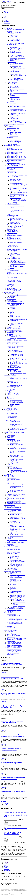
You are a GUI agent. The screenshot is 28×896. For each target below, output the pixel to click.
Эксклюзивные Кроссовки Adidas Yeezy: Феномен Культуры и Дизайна (11, 763)
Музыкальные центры (15, 589)
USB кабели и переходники (14, 281)
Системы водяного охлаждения (18, 373)
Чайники (12, 101)
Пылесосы (12, 114)
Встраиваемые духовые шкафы (14, 152)
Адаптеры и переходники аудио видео (16, 282)
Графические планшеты (16, 400)
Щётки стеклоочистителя (16, 618)
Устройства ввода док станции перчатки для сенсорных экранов (18, 523)
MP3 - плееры (13, 581)
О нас (5, 16)
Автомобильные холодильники (15, 623)
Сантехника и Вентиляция (13, 258)
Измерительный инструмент (14, 239)
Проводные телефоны (15, 470)
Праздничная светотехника (13, 550)
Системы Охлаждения (15, 367)
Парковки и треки (14, 222)
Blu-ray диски (13, 130)
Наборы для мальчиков (12, 231)
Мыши (11, 405)
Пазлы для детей (14, 567)
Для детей (6, 161)
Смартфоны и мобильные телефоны (16, 542)
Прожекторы (13, 103)
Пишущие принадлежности (14, 304)
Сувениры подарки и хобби (11, 546)
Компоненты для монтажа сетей (15, 484)
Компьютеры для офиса (16, 385)
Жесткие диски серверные (16, 355)
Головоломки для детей (16, 554)
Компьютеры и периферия (10, 375)
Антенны (9, 482)
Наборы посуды (14, 90)
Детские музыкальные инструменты (15, 227)
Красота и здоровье (11, 44)
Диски (8, 129)
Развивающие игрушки (15, 198)
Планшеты (9, 538)
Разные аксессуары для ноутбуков (18, 428)
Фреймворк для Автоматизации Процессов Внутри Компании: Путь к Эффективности (12, 735)
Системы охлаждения (12, 369)
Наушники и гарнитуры (16, 591)
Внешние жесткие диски (13, 128)
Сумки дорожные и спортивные (15, 639)
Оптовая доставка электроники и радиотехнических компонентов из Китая (12, 677)
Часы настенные (14, 118)
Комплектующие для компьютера (12, 330)
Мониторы (12, 389)
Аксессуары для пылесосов (16, 109)
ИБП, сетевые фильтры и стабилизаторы (17, 378)
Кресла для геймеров (15, 440)
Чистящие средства (11, 408)
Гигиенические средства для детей (18, 164)
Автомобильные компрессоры (14, 622)
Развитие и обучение (12, 233)
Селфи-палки (13, 521)
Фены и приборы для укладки (17, 56)
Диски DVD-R (13, 134)
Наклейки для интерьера (16, 564)
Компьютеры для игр (15, 383)
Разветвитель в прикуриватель (14, 628)
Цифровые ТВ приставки (16, 607)
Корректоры (13, 308)
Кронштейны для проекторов (17, 604)
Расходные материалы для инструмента (17, 249)
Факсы (11, 472)
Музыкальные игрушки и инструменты (17, 225)
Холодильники (10, 418)
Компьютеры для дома (15, 382)
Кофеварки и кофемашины (19, 72)
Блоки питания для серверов (17, 354)
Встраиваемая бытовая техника (12, 145)
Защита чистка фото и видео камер (15, 646)
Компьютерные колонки (13, 379)
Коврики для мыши (14, 404)
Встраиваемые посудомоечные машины (17, 157)
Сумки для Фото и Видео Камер (15, 651)
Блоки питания (10, 332)
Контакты (6, 21)
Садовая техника (11, 637)
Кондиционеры (13, 36)
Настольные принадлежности (14, 301)
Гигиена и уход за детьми (13, 163)
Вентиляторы (13, 33)
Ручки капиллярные (15, 316)
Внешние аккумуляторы (16, 513)
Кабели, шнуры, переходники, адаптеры (14, 278)
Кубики (11, 187)
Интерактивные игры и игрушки (18, 177)
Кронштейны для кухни (19, 80)
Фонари (9, 272)
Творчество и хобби (12, 553)
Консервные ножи (14, 86)
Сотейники (12, 95)
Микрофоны (13, 588)
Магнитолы (13, 587)
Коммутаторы (10, 483)
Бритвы (11, 45)
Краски (11, 309)
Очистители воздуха (15, 40)
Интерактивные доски (18, 600)
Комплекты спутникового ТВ (17, 596)
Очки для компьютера (15, 576)
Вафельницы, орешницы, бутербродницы (19, 77)
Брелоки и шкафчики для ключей (18, 295)
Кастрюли (12, 83)
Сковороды (12, 94)
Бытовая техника (8, 28)
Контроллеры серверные (16, 356)
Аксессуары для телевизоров (14, 572)
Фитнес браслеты (11, 545)
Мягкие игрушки (11, 229)
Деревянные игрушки (12, 165)
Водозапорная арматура (16, 260)
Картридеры (10, 137)
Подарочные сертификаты (13, 549)
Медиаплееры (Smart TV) (16, 598)
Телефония (9, 466)
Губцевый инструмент (15, 251)
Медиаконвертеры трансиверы (14, 492)
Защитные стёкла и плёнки (16, 517)
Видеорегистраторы (12, 624)
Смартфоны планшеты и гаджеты (12, 509)
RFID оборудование (12, 506)
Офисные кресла (14, 441)
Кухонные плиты (11, 412)
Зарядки (12, 515)
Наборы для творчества (16, 560)
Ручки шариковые (14, 320)
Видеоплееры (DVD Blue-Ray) (17, 595)
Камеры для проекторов (19, 602)
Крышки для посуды (15, 87)
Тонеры (11, 463)
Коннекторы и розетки (15, 488)
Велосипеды (10, 633)
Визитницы (13, 296)
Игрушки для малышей (12, 181)
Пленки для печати (14, 455)
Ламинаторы (10, 437)
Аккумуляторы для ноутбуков (17, 422)
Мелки (11, 315)
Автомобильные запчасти (13, 615)
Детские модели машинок (16, 219)
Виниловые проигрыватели (17, 583)
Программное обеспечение (13, 396)
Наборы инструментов (12, 246)
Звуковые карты (11, 339)
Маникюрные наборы (15, 49)
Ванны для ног (13, 47)
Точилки (12, 324)
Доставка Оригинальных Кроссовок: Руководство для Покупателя (11, 749)
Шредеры (9, 474)
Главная (6, 14)
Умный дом (9, 269)
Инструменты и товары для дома (12, 238)
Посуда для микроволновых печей (18, 93)
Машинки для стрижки (15, 52)
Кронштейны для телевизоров (17, 575)
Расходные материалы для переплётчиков (16, 460)
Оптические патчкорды (13, 495)
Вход (5, 11)
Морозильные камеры (12, 413)
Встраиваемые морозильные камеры (16, 156)
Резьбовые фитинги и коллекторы (18, 262)
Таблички (9, 327)
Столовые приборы (14, 97)
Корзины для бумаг (11, 300)
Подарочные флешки (12, 144)
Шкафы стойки (13, 491)
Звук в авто (9, 626)
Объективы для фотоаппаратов (14, 650)
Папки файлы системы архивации (15, 303)
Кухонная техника (11, 62)
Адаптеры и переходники (16, 527)
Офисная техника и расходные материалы (14, 432)
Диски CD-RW (13, 133)
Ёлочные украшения (12, 548)
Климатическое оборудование (14, 32)
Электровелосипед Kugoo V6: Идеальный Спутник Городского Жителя (12, 721)
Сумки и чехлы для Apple (16, 536)
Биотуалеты (10, 631)
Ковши (11, 85)
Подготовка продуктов (15, 66)
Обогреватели (13, 37)
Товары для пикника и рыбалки (15, 642)
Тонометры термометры (16, 55)
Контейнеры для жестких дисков (18, 338)
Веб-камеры (10, 377)
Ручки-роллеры (13, 321)
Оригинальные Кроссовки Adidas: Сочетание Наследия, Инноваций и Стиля (13, 778)
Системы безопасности (9, 505)
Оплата (5, 20)
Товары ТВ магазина (12, 569)
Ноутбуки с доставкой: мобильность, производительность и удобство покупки (11, 664)
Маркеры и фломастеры (16, 313)
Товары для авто (8, 612)
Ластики (12, 311)
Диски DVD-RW (14, 136)
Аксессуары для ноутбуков (13, 421)
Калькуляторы (10, 436)
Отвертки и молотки (15, 254)
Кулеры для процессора (16, 371)
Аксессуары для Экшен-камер (14, 645)
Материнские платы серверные (18, 359)
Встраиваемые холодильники (14, 160)
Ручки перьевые (14, 317)
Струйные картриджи (15, 462)
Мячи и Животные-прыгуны (17, 194)
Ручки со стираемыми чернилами (18, 319)
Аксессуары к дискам (15, 132)
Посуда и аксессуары (12, 82)
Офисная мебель (11, 439)
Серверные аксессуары (15, 362)
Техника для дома (11, 107)
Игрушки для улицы (12, 203)
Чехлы (11, 525)
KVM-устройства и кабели (13, 280)
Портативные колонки (12, 393)
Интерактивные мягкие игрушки (18, 208)
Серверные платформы (15, 366)
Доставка (6, 19)
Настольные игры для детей (17, 565)
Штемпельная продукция (16, 326)
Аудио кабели (10, 284)
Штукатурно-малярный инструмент (16, 256)
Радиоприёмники (14, 592)
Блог (5, 17)
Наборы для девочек (12, 230)
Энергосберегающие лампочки (17, 106)
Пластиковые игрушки (15, 179)
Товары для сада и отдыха (10, 630)
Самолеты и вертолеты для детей (18, 223)
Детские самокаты (11, 634)
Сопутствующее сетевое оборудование (16, 503)
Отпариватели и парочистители (18, 113)
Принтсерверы (10, 497)
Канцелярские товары (9, 292)
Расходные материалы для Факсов (18, 471)
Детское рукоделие (14, 556)
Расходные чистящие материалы (15, 444)
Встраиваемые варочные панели (15, 149)
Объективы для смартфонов (17, 519)
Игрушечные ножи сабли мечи (17, 173)
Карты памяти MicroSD (16, 141)
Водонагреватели (14, 35)
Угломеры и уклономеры (16, 242)
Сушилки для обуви (15, 115)
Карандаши (12, 307)
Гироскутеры (10, 537)
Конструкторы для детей (19, 199)
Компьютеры (10, 381)
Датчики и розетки (14, 270)
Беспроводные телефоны (16, 468)
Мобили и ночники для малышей (18, 188)
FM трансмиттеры (11, 614)
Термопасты (13, 374)
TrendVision (6, 804)
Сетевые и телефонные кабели (14, 289)
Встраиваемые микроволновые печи (16, 155)
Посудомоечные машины (13, 414)
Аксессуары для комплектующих (15, 331)
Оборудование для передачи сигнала (16, 494)
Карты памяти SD (14, 142)
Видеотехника (10, 593)
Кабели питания (11, 288)
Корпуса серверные (14, 358)
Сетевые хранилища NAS (13, 502)
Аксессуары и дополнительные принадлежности (15, 147)
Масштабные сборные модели (17, 558)
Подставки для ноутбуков (16, 427)
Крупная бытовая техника (10, 409)
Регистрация (7, 12)
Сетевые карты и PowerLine (14, 501)
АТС (8, 433)
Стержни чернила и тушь (16, 323)
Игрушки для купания (12, 176)
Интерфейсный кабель (12, 286)
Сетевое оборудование (9, 475)
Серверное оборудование (13, 350)
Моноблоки (10, 390)
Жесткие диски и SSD (15, 336)
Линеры (12, 312)
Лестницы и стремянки (12, 245)
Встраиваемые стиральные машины (16, 159)
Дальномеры (13, 241)
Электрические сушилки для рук (18, 43)
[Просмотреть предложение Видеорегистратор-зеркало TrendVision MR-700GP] (15, 829)
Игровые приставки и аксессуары (15, 608)
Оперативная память (12, 344)
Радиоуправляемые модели (13, 552)
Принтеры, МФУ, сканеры (13, 394)
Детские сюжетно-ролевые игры (15, 167)
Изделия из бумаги (11, 299)
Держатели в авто (14, 514)
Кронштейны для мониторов (17, 387)
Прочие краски (13, 568)
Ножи (11, 91)
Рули (11, 406)
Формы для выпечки (15, 99)
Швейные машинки (15, 121)
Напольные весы (14, 54)
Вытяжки (9, 410)
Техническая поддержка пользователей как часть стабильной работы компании (14, 694)
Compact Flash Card (14, 140)
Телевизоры (10, 611)
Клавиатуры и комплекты (16, 402)
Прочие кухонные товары (16, 79)
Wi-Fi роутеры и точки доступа (14, 479)
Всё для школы (10, 297)
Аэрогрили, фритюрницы (19, 75)
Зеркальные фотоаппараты (13, 647)
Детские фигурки (11, 168)
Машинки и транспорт (12, 215)
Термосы (12, 98)
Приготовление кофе (15, 71)
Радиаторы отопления (15, 261)
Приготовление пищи (15, 74)
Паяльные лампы (11, 247)
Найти (2, 8)
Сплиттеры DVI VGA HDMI (14, 291)
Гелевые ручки (13, 305)
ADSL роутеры (10, 476)
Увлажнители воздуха (15, 41)
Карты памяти (10, 138)
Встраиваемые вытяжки (13, 150)
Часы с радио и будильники (17, 120)
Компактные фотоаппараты (14, 649)
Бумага (11, 445)
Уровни (11, 243)
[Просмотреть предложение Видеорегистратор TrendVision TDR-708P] (15, 812)
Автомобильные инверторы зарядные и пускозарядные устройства (17, 620)
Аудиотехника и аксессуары (14, 580)
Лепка (11, 557)
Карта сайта (7, 23)
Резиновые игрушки (15, 180)
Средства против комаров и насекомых (17, 638)
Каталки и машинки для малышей (18, 184)
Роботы (8, 234)
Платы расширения (14, 361)
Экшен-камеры (10, 654)
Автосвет (12, 616)
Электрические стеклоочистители (18, 122)
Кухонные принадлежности (17, 89)
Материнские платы (12, 343)
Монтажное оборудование (16, 490)
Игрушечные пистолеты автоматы (18, 175)
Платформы (10, 391)
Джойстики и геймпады (16, 401)
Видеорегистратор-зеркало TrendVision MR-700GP (12, 833)
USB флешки (10, 126)
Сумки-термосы (11, 641)
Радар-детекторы (11, 627)
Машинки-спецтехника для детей (18, 220)
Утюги (11, 117)
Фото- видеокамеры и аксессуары (12, 643)
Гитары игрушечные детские (20, 192)
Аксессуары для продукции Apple (15, 526)
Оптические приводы (12, 347)
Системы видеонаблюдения (14, 507)
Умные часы (10, 544)
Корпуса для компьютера (13, 342)
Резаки (8, 464)
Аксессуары (10, 293)
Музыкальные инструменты (14, 610)
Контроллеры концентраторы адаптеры (17, 340)
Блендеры (15, 67)
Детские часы (10, 169)
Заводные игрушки (11, 171)
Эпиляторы (12, 60)
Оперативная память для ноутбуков (16, 346)
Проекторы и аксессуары (16, 599)
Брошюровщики (11, 435)
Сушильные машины (12, 417)
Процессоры (10, 348)
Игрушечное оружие (12, 172)
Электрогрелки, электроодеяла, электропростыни (18, 58)
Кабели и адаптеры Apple (16, 534)
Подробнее (3, 672)
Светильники (13, 105)
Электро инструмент (12, 277)
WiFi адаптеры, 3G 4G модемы (14, 480)
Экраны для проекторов (19, 606)
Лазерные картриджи (15, 453)
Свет (8, 102)
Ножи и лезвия (13, 253)
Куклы (8, 214)
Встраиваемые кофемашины (14, 153)
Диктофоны (13, 584)
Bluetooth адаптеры (11, 478)
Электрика (9, 276)
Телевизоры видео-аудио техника (12, 571)
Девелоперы (13, 447)
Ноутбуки (9, 431)
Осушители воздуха (15, 39)
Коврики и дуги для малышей (17, 185)
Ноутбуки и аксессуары (10, 420)
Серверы (9, 397)
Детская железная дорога (16, 218)
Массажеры (12, 51)
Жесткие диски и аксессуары (14, 335)
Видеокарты (10, 334)
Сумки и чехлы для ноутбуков (17, 429)
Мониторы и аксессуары (13, 386)
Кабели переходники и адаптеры (18, 518)
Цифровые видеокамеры (13, 653)
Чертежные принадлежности (14, 328)
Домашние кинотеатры (15, 585)
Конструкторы (10, 212)
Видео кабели (10, 285)
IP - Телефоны (13, 467)
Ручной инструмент (12, 250)
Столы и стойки (14, 443)
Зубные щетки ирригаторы (16, 48)
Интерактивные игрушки (16, 183)
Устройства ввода (11, 398)
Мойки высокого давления (13, 635)
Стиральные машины (12, 416)
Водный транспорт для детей (17, 216)
